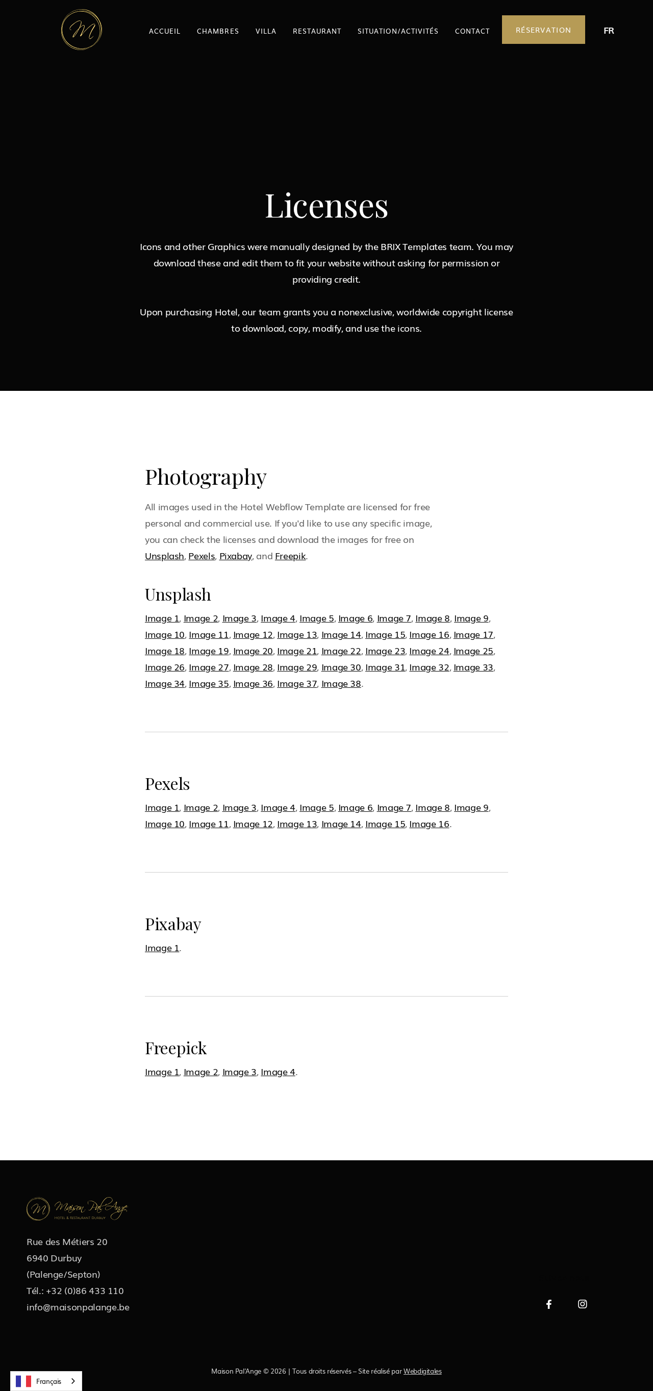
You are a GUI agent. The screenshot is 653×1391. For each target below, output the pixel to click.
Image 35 (209, 682)
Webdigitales (423, 1371)
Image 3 (239, 617)
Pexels (201, 555)
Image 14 (341, 633)
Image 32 (429, 666)
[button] (608, 29)
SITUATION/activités (398, 31)
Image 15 (385, 633)
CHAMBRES (218, 31)
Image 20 (253, 650)
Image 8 (432, 617)
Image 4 (278, 617)
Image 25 (473, 650)
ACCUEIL (165, 31)
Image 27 (209, 666)
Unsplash (164, 555)
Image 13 (297, 633)
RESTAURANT (317, 31)
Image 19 (209, 650)
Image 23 (385, 650)
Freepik (290, 555)
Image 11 (209, 633)
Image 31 (385, 666)
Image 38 (341, 682)
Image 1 (162, 617)
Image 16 (429, 633)
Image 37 (297, 682)
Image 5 (316, 617)
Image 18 (165, 650)
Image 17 (473, 633)
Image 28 (253, 666)
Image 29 (297, 666)
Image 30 (341, 666)
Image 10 (165, 633)
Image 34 (165, 682)
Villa (266, 31)
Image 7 (394, 617)
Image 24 (429, 650)
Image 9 (471, 617)
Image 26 (165, 666)
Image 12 (253, 633)
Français (48, 1381)
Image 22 (341, 650)
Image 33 (473, 666)
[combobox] (46, 1381)
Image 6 (355, 617)
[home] (82, 29)
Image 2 (201, 617)
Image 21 (297, 650)
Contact (472, 31)
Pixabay (235, 555)
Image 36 (253, 682)
